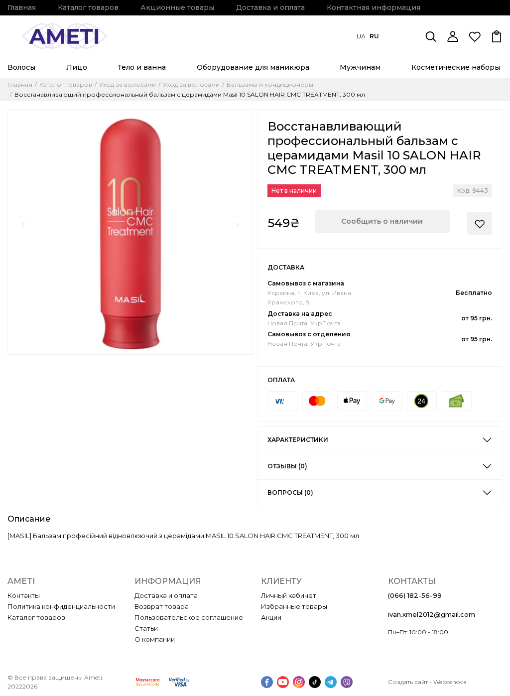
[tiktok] (315, 682)
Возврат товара (161, 606)
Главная (21, 7)
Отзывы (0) (287, 466)
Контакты (23, 595)
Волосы (21, 67)
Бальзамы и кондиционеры (270, 84)
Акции (271, 617)
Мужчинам (360, 67)
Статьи (146, 628)
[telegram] (331, 682)
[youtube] (283, 682)
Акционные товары (177, 7)
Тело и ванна (142, 67)
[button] (22, 224)
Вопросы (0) (290, 492)
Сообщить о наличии (382, 221)
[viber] (347, 682)
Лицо (76, 67)
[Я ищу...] (431, 36)
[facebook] (267, 682)
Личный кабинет (288, 595)
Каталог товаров (88, 7)
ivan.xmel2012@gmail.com (431, 614)
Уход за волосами (127, 84)
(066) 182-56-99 (415, 595)
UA (361, 36)
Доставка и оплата (270, 7)
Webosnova (450, 682)
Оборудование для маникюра (253, 67)
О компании (154, 639)
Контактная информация (373, 7)
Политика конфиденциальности (61, 606)
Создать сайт (408, 682)
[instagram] (299, 682)
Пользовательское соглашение (188, 617)
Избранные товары (294, 606)
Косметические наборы (455, 67)
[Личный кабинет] (453, 36)
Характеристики (297, 439)
